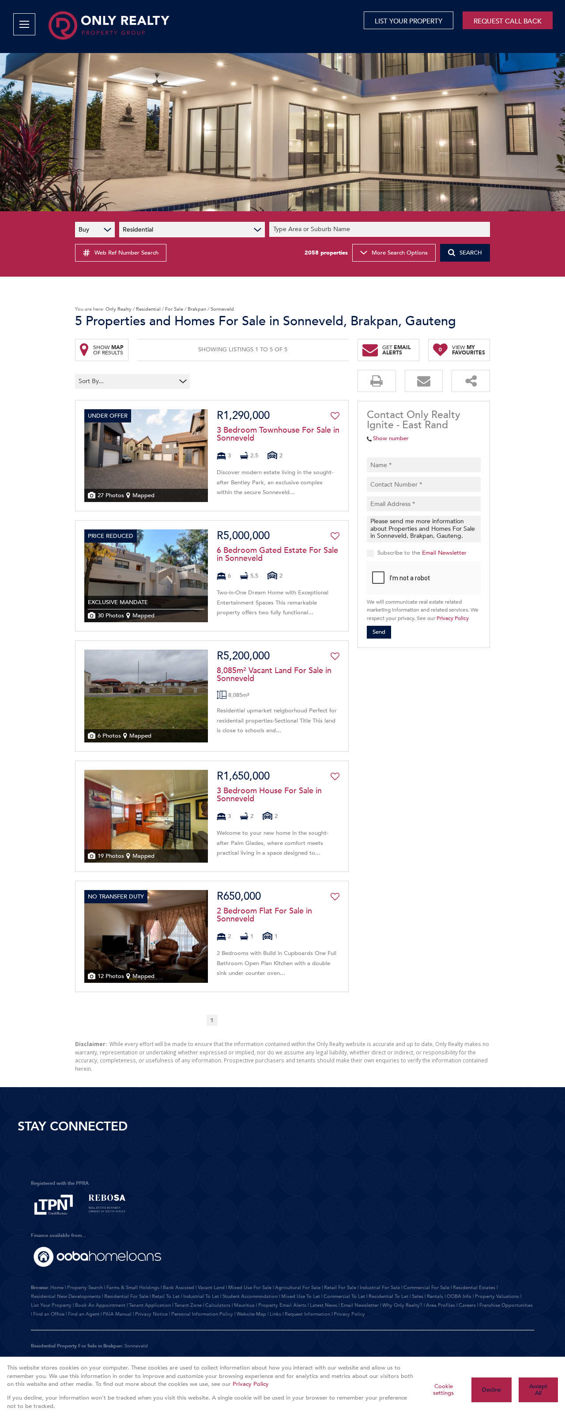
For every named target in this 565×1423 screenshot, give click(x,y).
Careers (467, 1305)
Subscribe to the (422, 553)
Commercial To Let (344, 1296)
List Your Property (51, 1305)
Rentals (435, 1296)
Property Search (85, 1287)
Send (379, 632)
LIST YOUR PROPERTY (408, 21)
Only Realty (118, 309)
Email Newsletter (444, 553)
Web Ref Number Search (126, 253)
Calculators (217, 1305)
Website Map (251, 1314)
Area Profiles (440, 1305)
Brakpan (197, 309)
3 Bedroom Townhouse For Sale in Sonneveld (278, 434)
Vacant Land (211, 1287)
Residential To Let (388, 1296)
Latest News (323, 1305)
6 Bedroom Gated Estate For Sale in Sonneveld (277, 555)
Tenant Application (150, 1305)
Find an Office (48, 1314)
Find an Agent (83, 1314)
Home (57, 1287)
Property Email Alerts (282, 1305)
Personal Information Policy (202, 1314)
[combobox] (381, 229)
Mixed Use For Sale (249, 1287)
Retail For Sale (340, 1287)
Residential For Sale (126, 1296)
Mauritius (244, 1305)
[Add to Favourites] (335, 415)
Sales (417, 1296)
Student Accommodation (250, 1296)
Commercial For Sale (426, 1287)
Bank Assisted (178, 1287)
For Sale (174, 309)
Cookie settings (443, 1389)
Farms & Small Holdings (132, 1287)
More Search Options (400, 253)
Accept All (538, 1389)
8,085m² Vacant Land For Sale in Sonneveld (274, 675)
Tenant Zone (188, 1305)
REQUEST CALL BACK (508, 21)
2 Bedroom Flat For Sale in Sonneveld (264, 915)
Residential (148, 309)
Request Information (307, 1314)
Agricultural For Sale (297, 1287)
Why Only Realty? (402, 1305)
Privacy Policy (453, 618)
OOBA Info (459, 1296)
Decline (491, 1390)
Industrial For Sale (380, 1287)
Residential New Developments (66, 1296)
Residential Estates (474, 1287)
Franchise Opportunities (506, 1305)
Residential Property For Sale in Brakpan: (77, 1346)
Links (275, 1314)
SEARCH (471, 253)
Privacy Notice (151, 1314)
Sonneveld (136, 1346)
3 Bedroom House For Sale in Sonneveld (269, 795)
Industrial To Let (201, 1296)
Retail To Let (166, 1296)
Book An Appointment (100, 1305)
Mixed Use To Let (300, 1296)
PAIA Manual (117, 1314)
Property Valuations (497, 1296)
